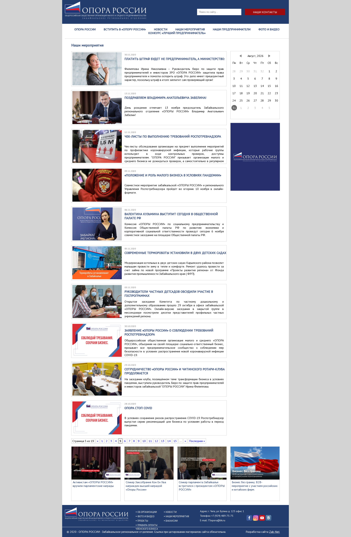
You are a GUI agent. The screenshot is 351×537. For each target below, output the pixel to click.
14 (169, 441)
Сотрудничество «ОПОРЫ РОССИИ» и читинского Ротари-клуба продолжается (174, 371)
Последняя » (197, 441)
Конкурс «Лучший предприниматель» (177, 33)
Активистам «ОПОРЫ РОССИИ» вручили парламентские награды (93, 484)
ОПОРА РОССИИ (85, 29)
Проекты (142, 520)
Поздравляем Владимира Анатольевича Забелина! (165, 98)
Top (342, 528)
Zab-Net (274, 532)
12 (156, 441)
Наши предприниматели (231, 29)
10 (144, 441)
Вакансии (172, 520)
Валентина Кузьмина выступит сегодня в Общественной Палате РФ (171, 216)
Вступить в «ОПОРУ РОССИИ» (125, 29)
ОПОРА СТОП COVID (138, 408)
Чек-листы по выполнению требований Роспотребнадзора (172, 136)
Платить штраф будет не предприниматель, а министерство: (174, 59)
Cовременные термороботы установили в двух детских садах (175, 253)
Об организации (147, 512)
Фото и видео (269, 29)
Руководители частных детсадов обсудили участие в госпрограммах (168, 294)
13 (162, 441)
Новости (160, 29)
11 (150, 441)
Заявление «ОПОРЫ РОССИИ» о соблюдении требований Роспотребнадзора (168, 332)
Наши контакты (265, 12)
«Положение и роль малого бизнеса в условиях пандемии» (172, 175)
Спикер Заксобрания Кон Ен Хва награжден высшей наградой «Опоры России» (146, 485)
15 (175, 441)
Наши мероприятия (190, 29)
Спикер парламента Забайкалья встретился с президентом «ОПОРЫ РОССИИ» (202, 485)
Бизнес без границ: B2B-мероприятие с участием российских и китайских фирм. (255, 485)
